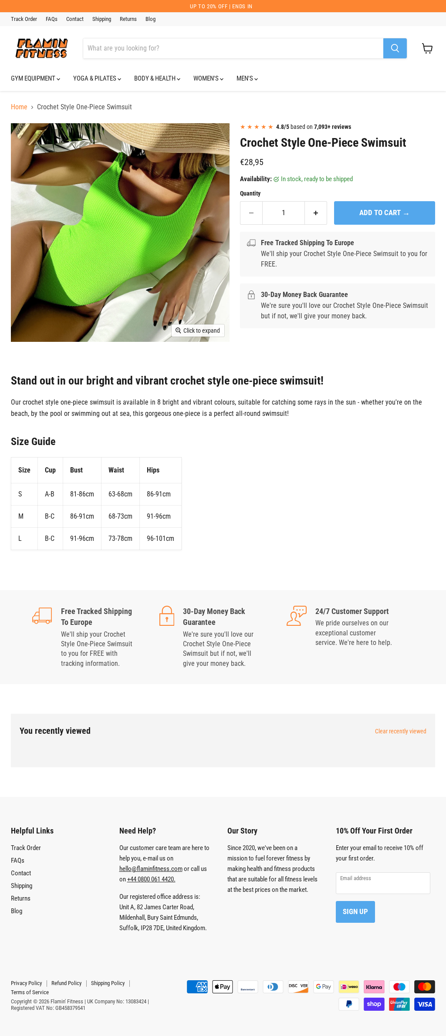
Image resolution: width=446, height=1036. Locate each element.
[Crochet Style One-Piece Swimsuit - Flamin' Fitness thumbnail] (24, 138)
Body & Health (155, 78)
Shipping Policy (108, 983)
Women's (206, 78)
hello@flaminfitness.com (150, 869)
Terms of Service (30, 992)
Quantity (250, 193)
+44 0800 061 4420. (151, 879)
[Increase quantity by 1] (316, 213)
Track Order (24, 19)
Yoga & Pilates (95, 78)
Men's (245, 78)
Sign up (355, 911)
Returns (128, 19)
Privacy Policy (26, 983)
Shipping (101, 19)
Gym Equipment (34, 78)
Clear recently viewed (400, 731)
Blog (150, 19)
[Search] (395, 48)
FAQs (51, 19)
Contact (75, 19)
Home (19, 107)
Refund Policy (66, 983)
